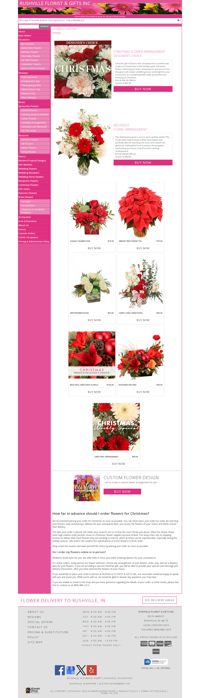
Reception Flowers (28, 180)
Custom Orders (27, 233)
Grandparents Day (30, 81)
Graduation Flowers (31, 64)
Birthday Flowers (29, 51)
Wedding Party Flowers (31, 176)
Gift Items (24, 188)
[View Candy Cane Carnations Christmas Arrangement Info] (140, 283)
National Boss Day (30, 89)
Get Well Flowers (29, 60)
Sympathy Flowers (29, 106)
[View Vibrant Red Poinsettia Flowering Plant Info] (140, 211)
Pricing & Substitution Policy (34, 241)
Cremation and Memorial (33, 126)
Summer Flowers (29, 139)
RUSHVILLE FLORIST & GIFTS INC (55, 3)
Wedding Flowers (28, 168)
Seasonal (23, 135)
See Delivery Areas (160, 600)
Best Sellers (25, 35)
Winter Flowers (28, 147)
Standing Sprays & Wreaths (35, 114)
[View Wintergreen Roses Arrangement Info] (91, 283)
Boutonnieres (28, 205)
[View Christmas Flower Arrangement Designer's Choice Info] (83, 69)
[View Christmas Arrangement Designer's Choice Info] (116, 426)
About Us (24, 225)
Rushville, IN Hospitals (118, 678)
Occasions (24, 39)
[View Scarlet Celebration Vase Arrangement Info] (91, 211)
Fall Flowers (27, 143)
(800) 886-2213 (79, 20)
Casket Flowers (29, 118)
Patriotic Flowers (28, 193)
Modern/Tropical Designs (32, 160)
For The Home (28, 130)
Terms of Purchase (153, 691)
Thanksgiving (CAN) (31, 85)
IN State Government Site (114, 683)
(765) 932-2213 (59, 20)
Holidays (23, 72)
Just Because (27, 43)
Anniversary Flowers (31, 47)
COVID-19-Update (28, 237)
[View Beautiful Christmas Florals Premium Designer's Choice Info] (91, 355)
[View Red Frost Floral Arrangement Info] (83, 143)
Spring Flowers (28, 151)
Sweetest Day (28, 93)
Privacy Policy (128, 691)
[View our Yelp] (92, 674)
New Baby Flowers (30, 56)
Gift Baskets (25, 164)
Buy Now (143, 89)
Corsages (26, 201)
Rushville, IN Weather (83, 683)
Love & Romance (27, 221)
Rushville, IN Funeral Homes (84, 678)
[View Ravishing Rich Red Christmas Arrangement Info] (140, 355)
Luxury (22, 229)
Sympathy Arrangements (33, 122)
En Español (24, 217)
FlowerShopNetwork (102, 691)
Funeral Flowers (29, 110)
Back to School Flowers (33, 68)
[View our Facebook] (60, 674)
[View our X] (81, 674)
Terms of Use (109, 693)
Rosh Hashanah (29, 77)
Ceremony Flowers (28, 184)
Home (22, 31)
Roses (22, 102)
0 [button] (180, 20)
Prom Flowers (26, 197)
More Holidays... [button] (29, 97)
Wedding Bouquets (29, 172)
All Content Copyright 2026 (68, 691)
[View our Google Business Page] (70, 674)
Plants (22, 156)
